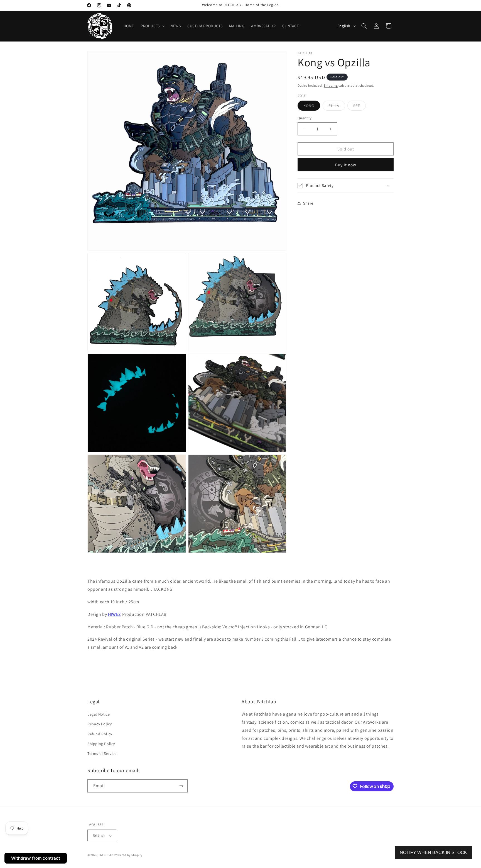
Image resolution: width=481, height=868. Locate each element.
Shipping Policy (101, 743)
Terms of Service (102, 753)
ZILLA (336, 107)
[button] (152, 26)
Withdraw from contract (35, 858)
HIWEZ (114, 614)
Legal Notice (98, 714)
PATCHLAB (106, 855)
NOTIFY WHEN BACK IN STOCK (433, 852)
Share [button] (308, 203)
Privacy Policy (99, 724)
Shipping (331, 85)
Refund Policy (99, 733)
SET (359, 107)
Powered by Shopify (128, 855)
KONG (311, 107)
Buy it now (345, 164)
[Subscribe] (181, 785)
